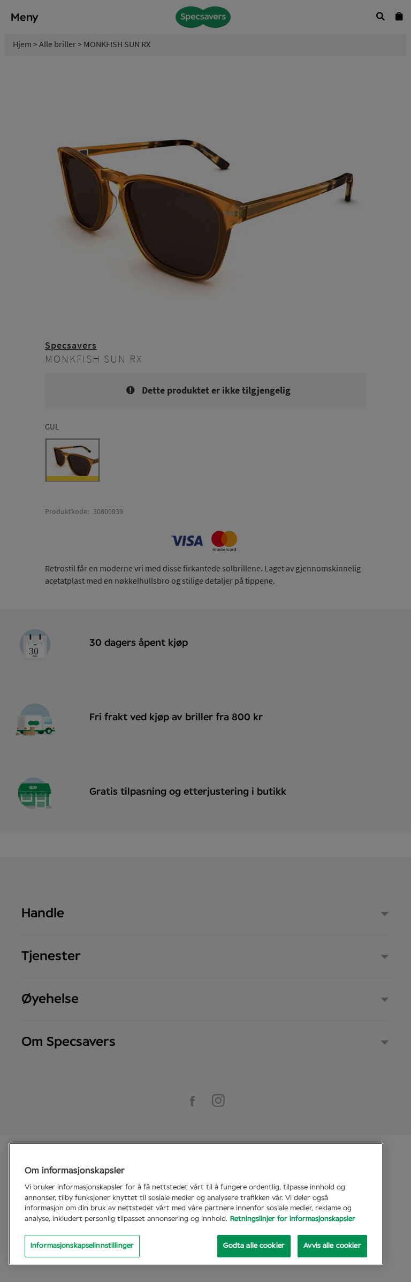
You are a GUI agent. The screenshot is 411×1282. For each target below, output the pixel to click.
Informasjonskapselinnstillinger (82, 1245)
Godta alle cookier (254, 1245)
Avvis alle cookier (332, 1245)
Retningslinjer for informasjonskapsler (292, 1219)
